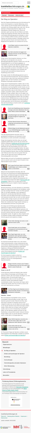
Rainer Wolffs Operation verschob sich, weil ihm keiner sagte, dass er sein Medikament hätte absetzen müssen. (18, 320)
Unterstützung (6, 369)
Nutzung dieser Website (13, 416)
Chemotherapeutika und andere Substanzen (15, 363)
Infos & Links (19, 15)
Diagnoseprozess (7, 344)
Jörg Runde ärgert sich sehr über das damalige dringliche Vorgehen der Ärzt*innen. (17, 116)
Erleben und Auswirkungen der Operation (12, 252)
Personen (11, 15)
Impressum (23, 416)
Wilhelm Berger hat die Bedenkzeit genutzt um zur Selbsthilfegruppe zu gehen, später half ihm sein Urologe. (18, 130)
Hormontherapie (8, 360)
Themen (4, 15)
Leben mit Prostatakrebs (9, 372)
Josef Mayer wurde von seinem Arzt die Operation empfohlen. (18, 46)
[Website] (12, 6)
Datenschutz (4, 418)
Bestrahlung (7, 356)
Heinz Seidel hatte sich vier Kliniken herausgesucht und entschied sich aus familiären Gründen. (17, 229)
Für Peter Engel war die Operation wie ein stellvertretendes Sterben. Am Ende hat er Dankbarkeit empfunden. (18, 290)
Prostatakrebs (6, 13)
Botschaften (6, 375)
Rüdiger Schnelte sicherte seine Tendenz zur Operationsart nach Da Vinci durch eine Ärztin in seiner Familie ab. (19, 265)
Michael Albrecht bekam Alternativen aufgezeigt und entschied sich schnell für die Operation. (18, 123)
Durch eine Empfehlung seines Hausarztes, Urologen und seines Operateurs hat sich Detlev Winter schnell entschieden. (19, 110)
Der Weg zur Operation (9, 350)
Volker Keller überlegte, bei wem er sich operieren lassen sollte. (18, 221)
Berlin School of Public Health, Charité (14, 389)
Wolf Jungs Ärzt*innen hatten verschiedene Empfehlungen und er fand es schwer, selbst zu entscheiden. (19, 167)
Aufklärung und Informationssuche (20, 143)
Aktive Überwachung (9, 366)
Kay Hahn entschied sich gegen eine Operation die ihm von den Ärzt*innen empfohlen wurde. (17, 53)
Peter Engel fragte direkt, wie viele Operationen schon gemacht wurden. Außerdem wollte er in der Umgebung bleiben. (17, 237)
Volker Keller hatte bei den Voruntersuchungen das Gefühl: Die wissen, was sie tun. (17, 327)
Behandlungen (6, 347)
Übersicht (5, 342)
